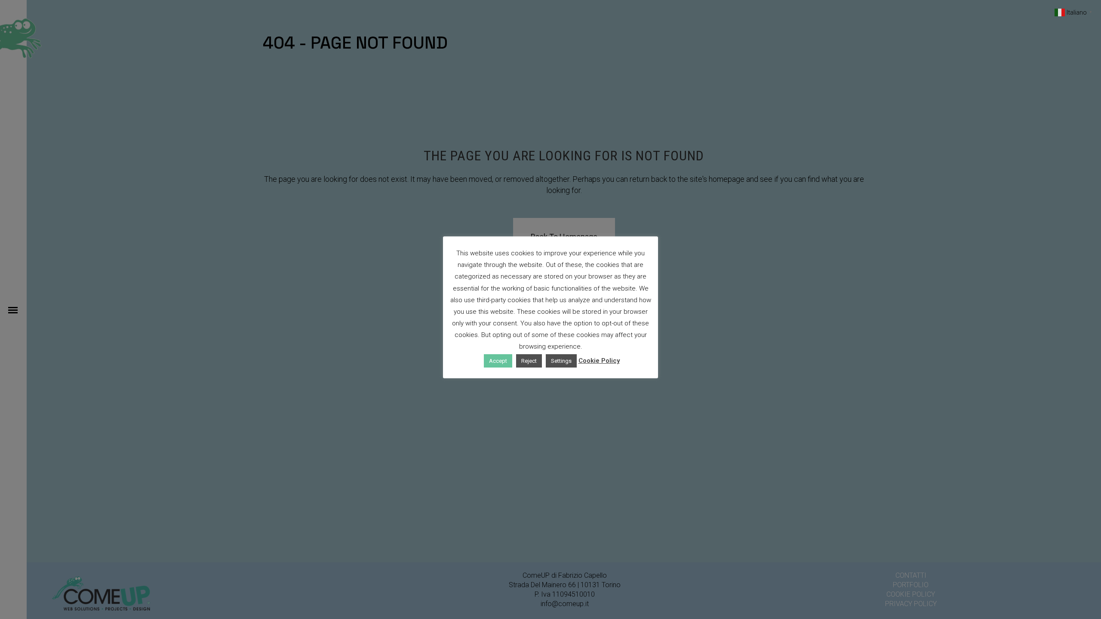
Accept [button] (498, 361)
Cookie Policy (599, 361)
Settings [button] (561, 361)
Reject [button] (529, 361)
